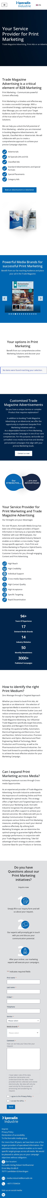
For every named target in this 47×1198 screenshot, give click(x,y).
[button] (23, 1033)
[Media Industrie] (23, 5)
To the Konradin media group (14, 1138)
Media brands (13, 1027)
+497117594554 (13, 1183)
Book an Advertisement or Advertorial (19, 190)
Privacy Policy (26, 1096)
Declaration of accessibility (13, 1135)
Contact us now (23, 453)
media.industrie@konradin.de (19, 1178)
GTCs (22, 1101)
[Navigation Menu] (4, 5)
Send (11, 1107)
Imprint (5, 1129)
